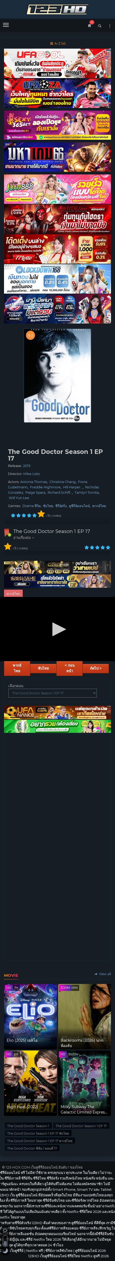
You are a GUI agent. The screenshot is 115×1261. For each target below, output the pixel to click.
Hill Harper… (73, 487)
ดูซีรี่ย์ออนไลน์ (79, 506)
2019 (26, 466)
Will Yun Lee (19, 498)
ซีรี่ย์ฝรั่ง (61, 506)
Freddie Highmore (45, 487)
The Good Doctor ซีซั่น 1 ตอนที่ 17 (32, 1148)
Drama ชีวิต (31, 506)
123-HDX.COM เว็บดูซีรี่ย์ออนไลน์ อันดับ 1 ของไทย (44, 1167)
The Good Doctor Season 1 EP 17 (51, 531)
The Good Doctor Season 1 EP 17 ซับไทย (38, 1133)
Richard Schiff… (60, 493)
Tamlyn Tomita (87, 493)
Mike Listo (31, 474)
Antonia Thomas (33, 482)
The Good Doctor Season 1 (28, 1126)
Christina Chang (62, 482)
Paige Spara (35, 493)
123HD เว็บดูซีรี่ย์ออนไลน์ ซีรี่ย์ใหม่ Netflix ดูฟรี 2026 (57, 9)
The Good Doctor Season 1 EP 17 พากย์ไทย (39, 1141)
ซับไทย (48, 506)
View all (104, 974)
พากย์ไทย (99, 506)
